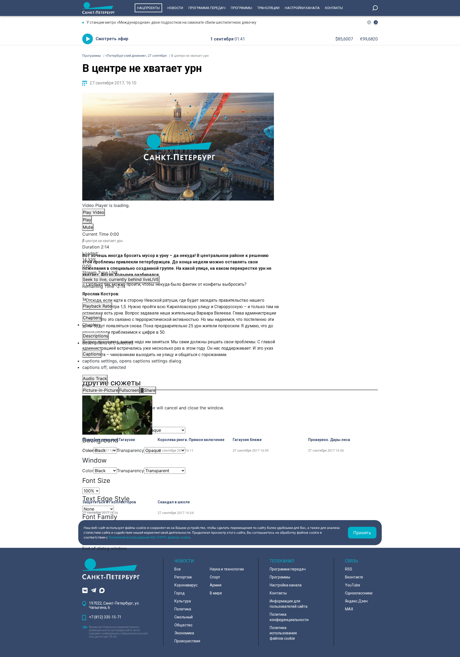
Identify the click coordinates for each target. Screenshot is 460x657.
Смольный (183, 617)
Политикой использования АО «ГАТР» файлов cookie (149, 537)
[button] (376, 22)
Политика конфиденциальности (289, 617)
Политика (182, 609)
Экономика (184, 633)
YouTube (352, 585)
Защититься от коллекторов (109, 502)
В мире (216, 593)
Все (177, 569)
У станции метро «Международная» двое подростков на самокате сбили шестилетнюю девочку (171, 22)
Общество (183, 625)
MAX (349, 609)
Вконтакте (354, 577)
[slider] (178, 259)
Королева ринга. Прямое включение (191, 440)
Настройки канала (302, 8)
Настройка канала (286, 585)
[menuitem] (178, 361)
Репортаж (183, 577)
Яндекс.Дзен (356, 601)
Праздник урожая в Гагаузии (108, 440)
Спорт (215, 577)
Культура (182, 601)
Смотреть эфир (112, 38)
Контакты (334, 8)
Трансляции (268, 8)
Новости (175, 8)
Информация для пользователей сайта (288, 604)
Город (179, 593)
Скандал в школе (174, 502)
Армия (215, 585)
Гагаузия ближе (247, 440)
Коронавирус (186, 585)
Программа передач (206, 8)
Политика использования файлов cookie (283, 633)
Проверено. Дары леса (329, 440)
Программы (241, 8)
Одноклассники (358, 593)
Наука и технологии (227, 569)
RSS (348, 569)
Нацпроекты (148, 8)
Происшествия (187, 641)
